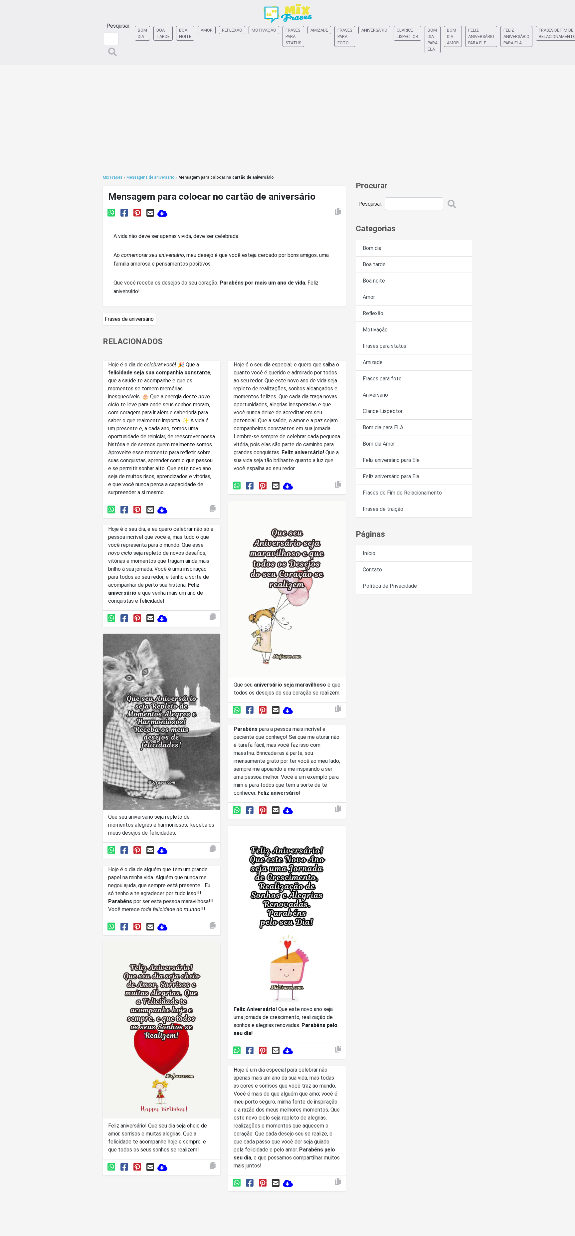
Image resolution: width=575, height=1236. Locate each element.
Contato (372, 569)
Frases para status (293, 36)
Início (369, 553)
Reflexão (232, 30)
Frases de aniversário (129, 319)
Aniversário (374, 30)
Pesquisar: (118, 26)
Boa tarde (163, 33)
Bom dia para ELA (433, 40)
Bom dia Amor (453, 36)
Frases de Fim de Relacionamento (402, 493)
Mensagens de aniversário (150, 177)
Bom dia (142, 33)
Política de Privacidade (390, 586)
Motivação (264, 30)
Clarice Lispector (407, 33)
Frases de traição (383, 509)
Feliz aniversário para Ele (481, 36)
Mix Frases (112, 177)
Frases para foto (344, 36)
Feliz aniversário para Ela (516, 36)
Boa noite (185, 33)
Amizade (319, 30)
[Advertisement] (287, 119)
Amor (207, 30)
